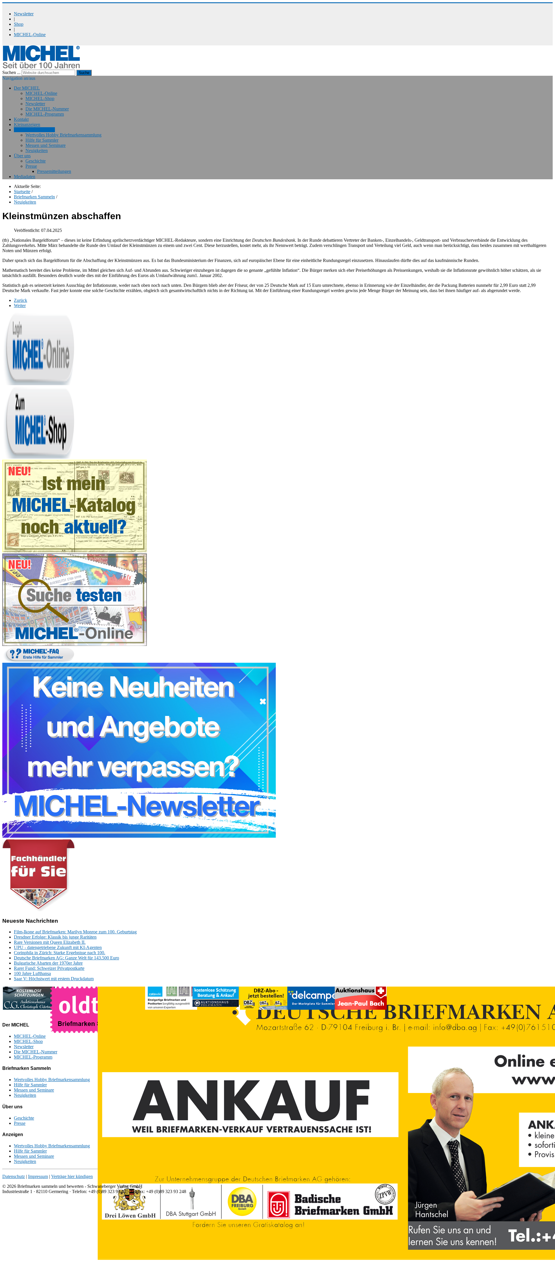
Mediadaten (24, 176)
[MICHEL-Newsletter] (139, 836)
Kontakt (21, 119)
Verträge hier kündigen (72, 1176)
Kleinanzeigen (27, 124)
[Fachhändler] (38, 909)
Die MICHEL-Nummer (47, 108)
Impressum (38, 1176)
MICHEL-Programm (44, 114)
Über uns (22, 155)
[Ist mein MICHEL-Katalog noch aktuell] (74, 550)
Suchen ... (11, 72)
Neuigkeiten (36, 150)
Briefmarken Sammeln (34, 129)
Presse (31, 166)
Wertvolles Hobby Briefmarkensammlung (63, 134)
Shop (18, 24)
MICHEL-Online (30, 34)
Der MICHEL (27, 88)
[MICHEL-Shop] (38, 457)
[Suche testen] (74, 644)
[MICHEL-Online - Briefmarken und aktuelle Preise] (38, 383)
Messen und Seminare (45, 145)
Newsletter (24, 13)
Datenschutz (13, 1176)
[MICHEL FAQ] (38, 660)
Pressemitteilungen (54, 171)
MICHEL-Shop (39, 98)
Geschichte (35, 160)
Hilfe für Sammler (41, 140)
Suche (84, 73)
